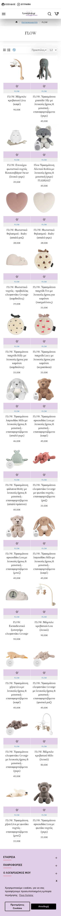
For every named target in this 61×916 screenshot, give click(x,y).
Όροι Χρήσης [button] (26, 895)
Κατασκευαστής (30, 22)
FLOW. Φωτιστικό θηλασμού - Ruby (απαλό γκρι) (44, 233)
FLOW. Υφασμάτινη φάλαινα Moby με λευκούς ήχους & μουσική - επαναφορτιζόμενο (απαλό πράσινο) (17, 494)
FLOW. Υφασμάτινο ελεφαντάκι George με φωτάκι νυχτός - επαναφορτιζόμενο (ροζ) (44, 492)
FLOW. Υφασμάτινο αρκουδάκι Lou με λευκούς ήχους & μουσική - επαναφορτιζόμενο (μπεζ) (17, 563)
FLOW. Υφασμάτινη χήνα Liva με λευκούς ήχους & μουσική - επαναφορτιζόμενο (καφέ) (17, 693)
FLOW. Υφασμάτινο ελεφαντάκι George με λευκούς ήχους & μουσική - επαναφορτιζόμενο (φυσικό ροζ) (44, 693)
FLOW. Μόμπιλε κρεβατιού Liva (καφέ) (16, 100)
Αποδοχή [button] (43, 906)
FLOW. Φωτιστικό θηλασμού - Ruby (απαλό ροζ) (17, 233)
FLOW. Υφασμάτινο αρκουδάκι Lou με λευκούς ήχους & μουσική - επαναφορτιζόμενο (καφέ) (44, 426)
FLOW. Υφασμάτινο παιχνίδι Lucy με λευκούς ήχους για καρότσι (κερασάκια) (44, 359)
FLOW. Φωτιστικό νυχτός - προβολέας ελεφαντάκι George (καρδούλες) (16, 293)
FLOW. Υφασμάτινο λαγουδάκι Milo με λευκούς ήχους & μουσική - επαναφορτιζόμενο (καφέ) (44, 563)
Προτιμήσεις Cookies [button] (17, 906)
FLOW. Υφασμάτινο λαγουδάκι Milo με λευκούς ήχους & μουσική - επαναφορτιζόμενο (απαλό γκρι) (17, 426)
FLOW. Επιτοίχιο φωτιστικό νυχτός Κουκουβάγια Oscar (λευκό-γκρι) (17, 171)
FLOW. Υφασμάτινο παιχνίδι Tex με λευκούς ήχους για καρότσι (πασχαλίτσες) (44, 295)
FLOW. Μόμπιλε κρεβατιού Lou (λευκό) (44, 626)
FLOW (16, 91)
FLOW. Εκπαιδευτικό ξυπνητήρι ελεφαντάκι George (16, 628)
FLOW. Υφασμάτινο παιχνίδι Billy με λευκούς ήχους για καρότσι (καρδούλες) (17, 359)
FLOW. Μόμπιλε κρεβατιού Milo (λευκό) (44, 755)
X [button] (56, 881)
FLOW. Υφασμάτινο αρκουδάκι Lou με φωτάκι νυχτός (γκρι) (44, 826)
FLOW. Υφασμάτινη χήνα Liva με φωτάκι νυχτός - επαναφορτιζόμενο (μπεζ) (17, 828)
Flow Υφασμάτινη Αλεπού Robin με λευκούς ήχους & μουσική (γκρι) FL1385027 (44, 173)
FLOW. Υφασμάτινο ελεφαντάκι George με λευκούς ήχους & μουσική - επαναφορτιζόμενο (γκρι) (16, 761)
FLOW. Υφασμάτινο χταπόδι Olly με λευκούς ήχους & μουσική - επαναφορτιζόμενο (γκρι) (44, 106)
